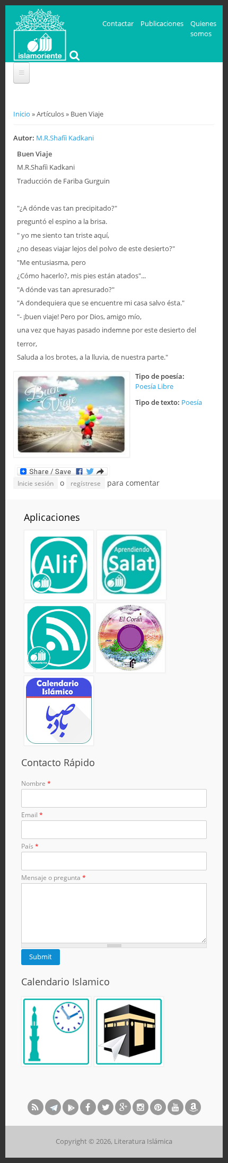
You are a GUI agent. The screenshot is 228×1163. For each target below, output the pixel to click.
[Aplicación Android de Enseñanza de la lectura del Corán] (59, 565)
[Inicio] (39, 33)
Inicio (21, 114)
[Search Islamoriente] (73, 56)
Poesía (191, 402)
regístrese (86, 483)
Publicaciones (162, 23)
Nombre (36, 783)
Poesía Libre (154, 386)
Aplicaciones (52, 517)
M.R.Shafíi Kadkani (65, 138)
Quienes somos (203, 29)
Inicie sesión (35, 483)
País (30, 846)
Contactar (118, 23)
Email (32, 814)
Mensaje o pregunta (53, 877)
